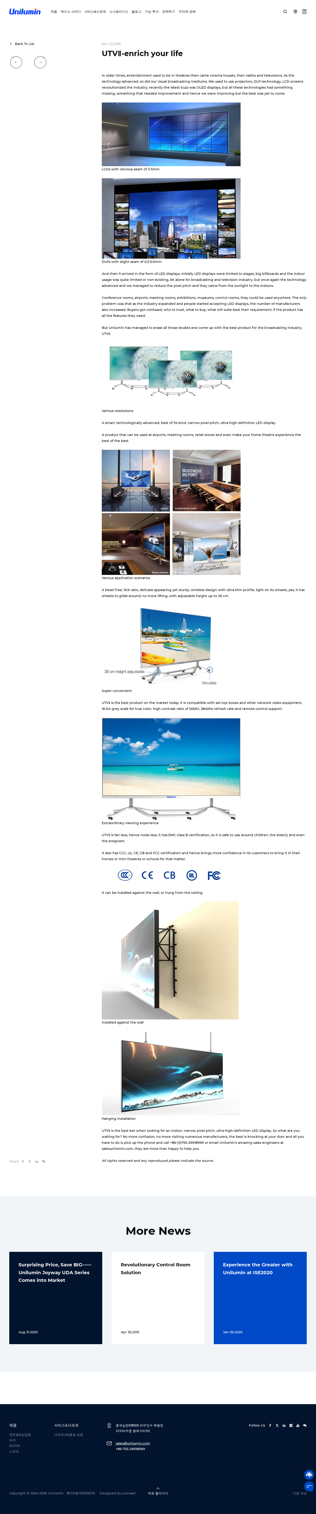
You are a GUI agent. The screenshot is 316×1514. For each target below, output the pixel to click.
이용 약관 (300, 1493)
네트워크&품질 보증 (68, 1435)
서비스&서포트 (95, 11)
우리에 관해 (187, 11)
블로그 (136, 11)
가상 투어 (152, 11)
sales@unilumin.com (133, 1443)
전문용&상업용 (20, 1435)
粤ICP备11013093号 (80, 1493)
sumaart (129, 1493)
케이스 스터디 (71, 11)
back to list (24, 44)
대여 (12, 1440)
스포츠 (14, 1451)
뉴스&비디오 (119, 11)
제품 (54, 11)
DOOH (14, 1446)
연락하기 (168, 11)
